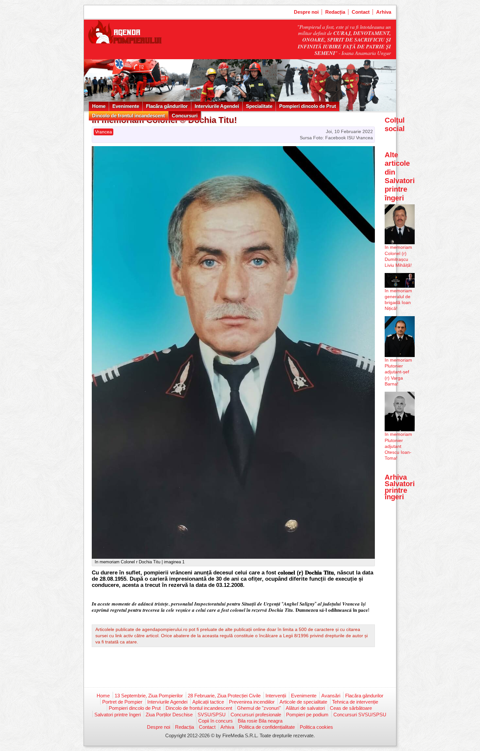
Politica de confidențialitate (267, 727)
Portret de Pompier (122, 702)
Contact (361, 12)
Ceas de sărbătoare (351, 708)
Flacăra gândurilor (167, 106)
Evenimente (125, 106)
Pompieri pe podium (307, 714)
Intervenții (275, 695)
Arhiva (383, 12)
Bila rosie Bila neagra (260, 721)
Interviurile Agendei (217, 106)
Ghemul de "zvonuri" (259, 708)
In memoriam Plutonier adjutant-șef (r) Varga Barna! (398, 371)
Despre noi (306, 12)
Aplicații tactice (208, 702)
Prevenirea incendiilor (252, 702)
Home (98, 106)
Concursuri (185, 115)
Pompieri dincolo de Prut (307, 106)
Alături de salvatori (305, 708)
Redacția (335, 12)
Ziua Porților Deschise (169, 714)
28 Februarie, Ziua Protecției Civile (224, 695)
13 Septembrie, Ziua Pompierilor (149, 695)
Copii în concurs (215, 721)
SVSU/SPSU (212, 714)
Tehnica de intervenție (355, 702)
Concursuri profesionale (256, 714)
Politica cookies (316, 727)
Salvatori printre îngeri (117, 714)
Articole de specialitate (303, 702)
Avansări (330, 695)
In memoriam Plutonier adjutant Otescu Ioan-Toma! (398, 446)
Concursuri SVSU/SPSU (359, 714)
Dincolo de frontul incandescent (128, 115)
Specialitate (259, 106)
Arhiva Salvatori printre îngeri (400, 487)
